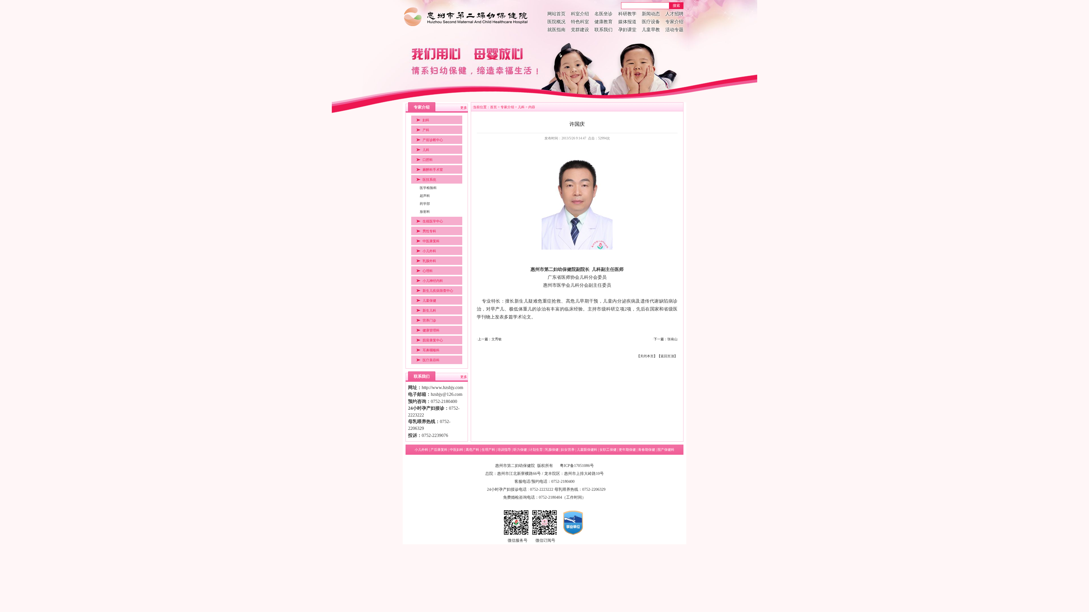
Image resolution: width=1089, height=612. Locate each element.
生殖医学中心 (433, 221)
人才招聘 (674, 13)
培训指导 (504, 450)
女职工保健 (608, 450)
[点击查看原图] (577, 248)
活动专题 (674, 29)
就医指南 (556, 29)
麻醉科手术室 (433, 170)
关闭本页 (647, 356)
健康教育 (603, 21)
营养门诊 (429, 320)
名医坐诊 (603, 13)
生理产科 (488, 450)
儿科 (426, 150)
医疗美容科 (431, 360)
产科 (426, 130)
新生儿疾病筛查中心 (438, 291)
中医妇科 (456, 450)
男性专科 (429, 231)
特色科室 (580, 21)
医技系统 (429, 180)
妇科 (426, 120)
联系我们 (603, 29)
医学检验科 (428, 188)
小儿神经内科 (433, 281)
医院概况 (556, 21)
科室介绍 (580, 13)
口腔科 (428, 160)
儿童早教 (651, 29)
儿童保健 (429, 301)
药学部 (425, 204)
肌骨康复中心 (433, 340)
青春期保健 (646, 450)
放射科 (425, 212)
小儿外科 (429, 251)
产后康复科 (439, 450)
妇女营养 (568, 450)
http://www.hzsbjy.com (442, 387)
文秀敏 (496, 339)
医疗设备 (651, 21)
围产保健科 (665, 450)
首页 (493, 107)
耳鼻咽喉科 (431, 350)
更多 (463, 108)
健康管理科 (431, 330)
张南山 (672, 339)
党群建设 (580, 29)
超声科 (425, 196)
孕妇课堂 (627, 29)
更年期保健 (627, 450)
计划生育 (536, 450)
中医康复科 (431, 241)
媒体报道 (627, 21)
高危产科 (472, 450)
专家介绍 (674, 21)
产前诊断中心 (433, 140)
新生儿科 (429, 311)
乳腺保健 (552, 450)
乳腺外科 (429, 261)
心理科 (428, 271)
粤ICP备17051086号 (577, 466)
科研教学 (627, 13)
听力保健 (520, 450)
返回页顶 (667, 356)
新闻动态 (651, 13)
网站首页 (556, 13)
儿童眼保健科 (587, 450)
